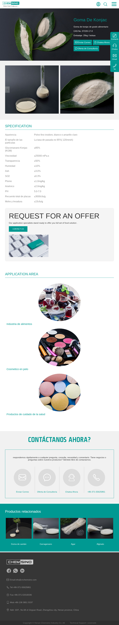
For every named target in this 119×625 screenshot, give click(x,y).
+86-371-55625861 (22, 587)
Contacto (114, 39)
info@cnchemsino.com (26, 580)
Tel (114, 69)
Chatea (115, 49)
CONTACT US (18, 229)
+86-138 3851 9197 (24, 602)
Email (114, 59)
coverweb (91, 623)
